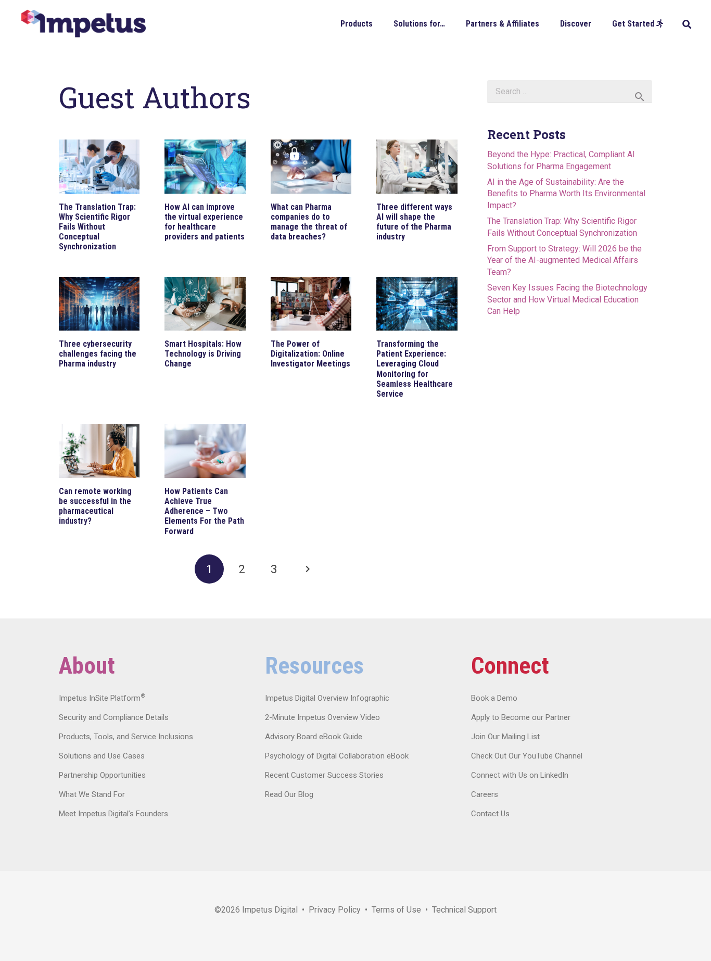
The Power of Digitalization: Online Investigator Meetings (310, 354)
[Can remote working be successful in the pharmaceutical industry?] (99, 451)
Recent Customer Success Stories (324, 775)
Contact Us (490, 813)
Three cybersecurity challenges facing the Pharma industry (97, 354)
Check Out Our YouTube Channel (526, 756)
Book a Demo (494, 698)
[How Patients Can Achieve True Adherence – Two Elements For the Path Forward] (204, 451)
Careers (484, 794)
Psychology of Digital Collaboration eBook (337, 756)
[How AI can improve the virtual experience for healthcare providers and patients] (204, 167)
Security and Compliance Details (114, 717)
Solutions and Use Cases (102, 756)
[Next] (306, 569)
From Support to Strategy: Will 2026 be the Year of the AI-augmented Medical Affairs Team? (564, 260)
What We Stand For (92, 794)
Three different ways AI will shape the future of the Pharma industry (414, 222)
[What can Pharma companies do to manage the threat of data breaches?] (311, 167)
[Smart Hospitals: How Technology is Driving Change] (204, 304)
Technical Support (464, 910)
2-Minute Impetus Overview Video (322, 717)
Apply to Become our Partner (520, 717)
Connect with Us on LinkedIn (519, 775)
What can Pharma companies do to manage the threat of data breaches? (309, 222)
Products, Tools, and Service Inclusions (126, 736)
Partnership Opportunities (102, 775)
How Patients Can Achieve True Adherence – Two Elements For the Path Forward (204, 511)
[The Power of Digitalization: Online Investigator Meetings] (311, 304)
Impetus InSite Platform (102, 698)
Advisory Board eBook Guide (313, 736)
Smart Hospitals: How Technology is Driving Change (203, 354)
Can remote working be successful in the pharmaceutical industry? (95, 506)
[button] (380, 23)
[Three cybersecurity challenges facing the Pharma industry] (99, 304)
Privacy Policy (335, 910)
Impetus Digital (270, 910)
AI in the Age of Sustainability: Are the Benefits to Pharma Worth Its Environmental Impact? (566, 193)
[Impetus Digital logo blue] (83, 23)
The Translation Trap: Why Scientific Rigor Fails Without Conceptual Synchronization (97, 227)
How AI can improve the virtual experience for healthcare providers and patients (204, 222)
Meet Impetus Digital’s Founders (113, 813)
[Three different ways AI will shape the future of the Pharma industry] (416, 167)
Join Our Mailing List (505, 736)
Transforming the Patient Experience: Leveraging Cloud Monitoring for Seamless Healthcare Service (414, 369)
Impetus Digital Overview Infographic (327, 698)
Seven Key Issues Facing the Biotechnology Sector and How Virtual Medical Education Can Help (567, 299)
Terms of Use (396, 910)
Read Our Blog (289, 794)
